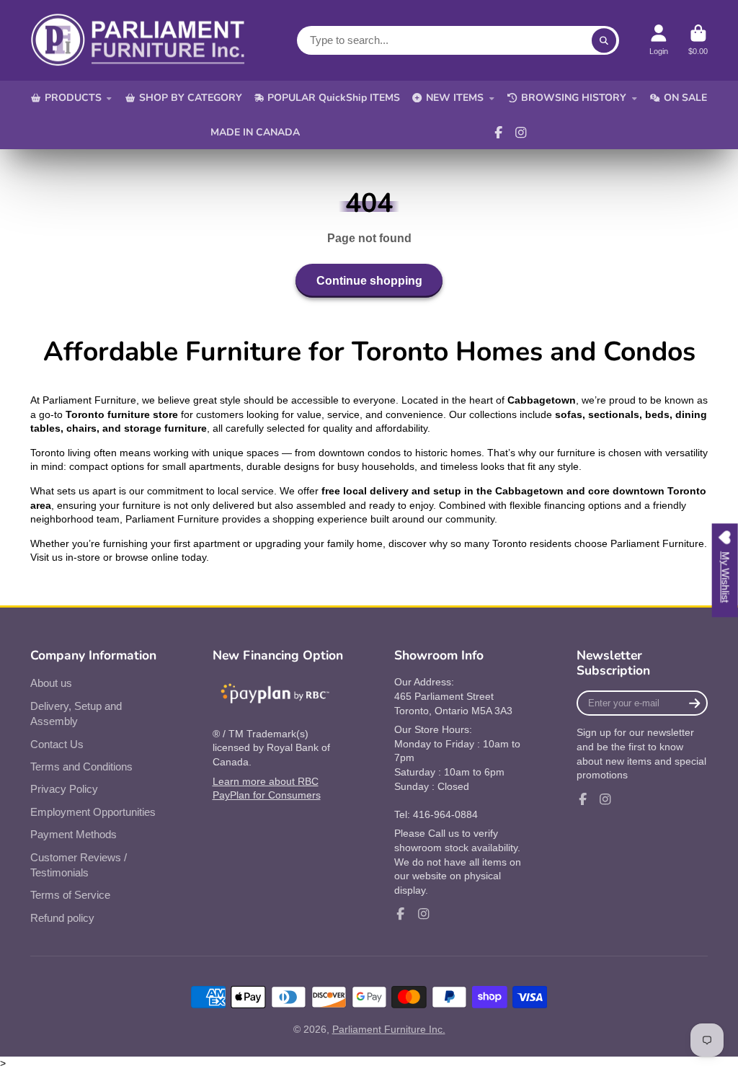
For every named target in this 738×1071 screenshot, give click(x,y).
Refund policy (62, 918)
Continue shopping (369, 280)
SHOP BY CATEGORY (190, 98)
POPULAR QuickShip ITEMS (333, 98)
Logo (138, 40)
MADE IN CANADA (255, 132)
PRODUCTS (73, 98)
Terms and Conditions (81, 766)
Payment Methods (73, 834)
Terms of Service (70, 895)
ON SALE (685, 98)
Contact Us (57, 744)
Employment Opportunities (93, 812)
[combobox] (458, 40)
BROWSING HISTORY (573, 98)
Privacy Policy (64, 789)
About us (51, 683)
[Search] (604, 40)
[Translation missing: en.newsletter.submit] (694, 703)
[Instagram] (521, 132)
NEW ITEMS (455, 98)
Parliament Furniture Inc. (388, 1029)
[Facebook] (498, 132)
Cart (698, 40)
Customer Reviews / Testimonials (78, 865)
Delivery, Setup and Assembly (76, 714)
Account (658, 40)
